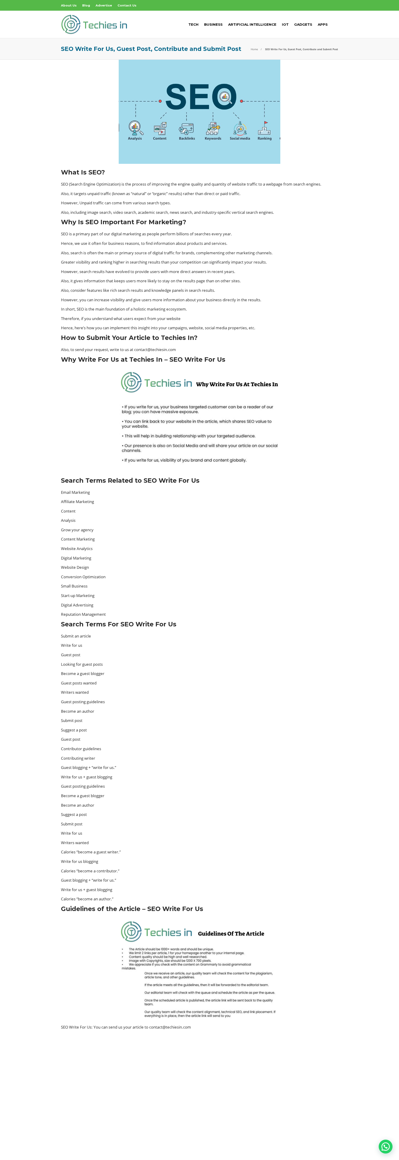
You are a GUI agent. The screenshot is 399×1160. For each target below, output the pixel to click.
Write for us (71, 645)
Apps (323, 24)
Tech (193, 24)
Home (254, 49)
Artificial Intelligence (252, 24)
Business (213, 24)
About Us (69, 5)
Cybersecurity (200, 1080)
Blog (86, 5)
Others (200, 1105)
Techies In (331, 1142)
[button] (386, 1147)
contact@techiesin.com (155, 349)
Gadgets (303, 24)
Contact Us (127, 5)
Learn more (78, 1109)
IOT (285, 24)
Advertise (104, 5)
